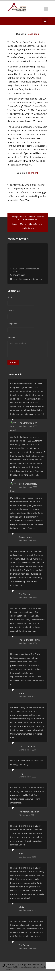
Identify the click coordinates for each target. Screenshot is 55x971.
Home (14, 224)
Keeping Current (27, 228)
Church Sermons (35, 224)
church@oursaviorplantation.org (27, 279)
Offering (23, 224)
